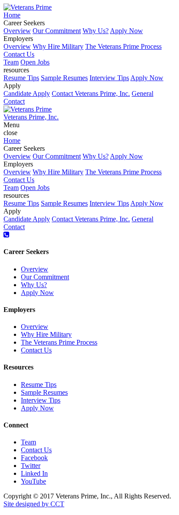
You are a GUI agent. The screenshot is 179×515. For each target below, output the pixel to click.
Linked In (34, 473)
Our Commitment (57, 30)
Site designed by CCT (33, 504)
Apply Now (126, 30)
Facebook (34, 457)
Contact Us (18, 54)
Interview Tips (109, 77)
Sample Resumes (64, 77)
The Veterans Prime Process (123, 46)
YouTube (33, 481)
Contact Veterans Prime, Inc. (91, 93)
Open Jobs (35, 62)
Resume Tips (21, 77)
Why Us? (96, 30)
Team (11, 62)
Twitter (30, 465)
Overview (17, 30)
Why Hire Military (58, 46)
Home (11, 15)
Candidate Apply (26, 93)
